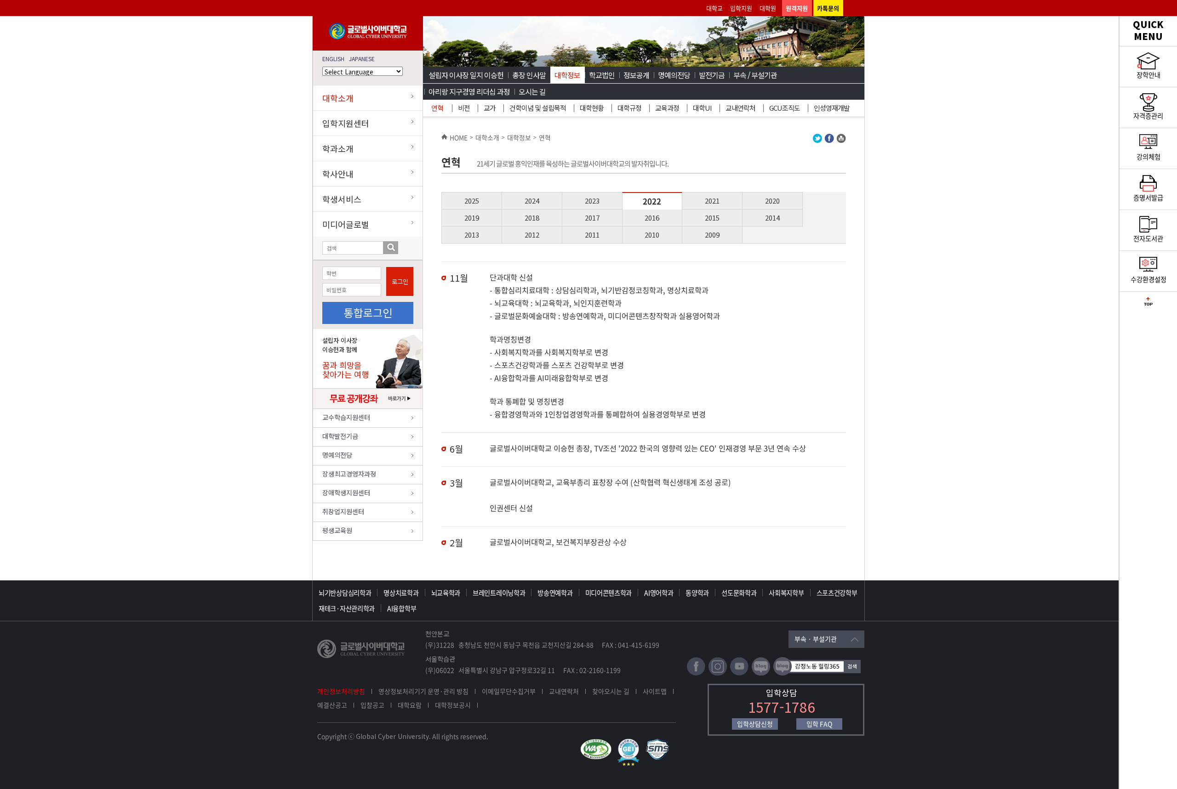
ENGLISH (333, 58)
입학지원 (741, 8)
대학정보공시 (453, 705)
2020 (772, 200)
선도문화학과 (738, 593)
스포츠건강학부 (837, 593)
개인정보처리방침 (341, 691)
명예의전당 (337, 455)
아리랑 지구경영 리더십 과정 (469, 91)
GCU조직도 (784, 108)
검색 (390, 247)
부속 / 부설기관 (755, 74)
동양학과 (697, 593)
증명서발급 (1148, 198)
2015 (712, 217)
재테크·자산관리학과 (347, 608)
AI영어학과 (658, 593)
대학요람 (410, 705)
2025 (471, 200)
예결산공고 (332, 705)
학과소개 (338, 148)
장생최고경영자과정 (349, 473)
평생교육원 (337, 530)
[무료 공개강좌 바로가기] (368, 406)
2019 (471, 217)
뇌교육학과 (446, 593)
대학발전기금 (340, 436)
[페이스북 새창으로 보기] (829, 140)
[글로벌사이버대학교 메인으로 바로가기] (368, 37)
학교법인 (602, 74)
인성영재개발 (832, 108)
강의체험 (1148, 157)
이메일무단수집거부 (509, 691)
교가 (490, 108)
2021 (712, 200)
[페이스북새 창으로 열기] (696, 673)
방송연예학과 (554, 593)
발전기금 (712, 74)
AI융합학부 (401, 608)
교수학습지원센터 (346, 417)
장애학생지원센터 (346, 492)
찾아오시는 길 (610, 691)
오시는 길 (532, 91)
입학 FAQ (819, 724)
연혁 (437, 108)
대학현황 (592, 108)
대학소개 (338, 98)
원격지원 (797, 8)
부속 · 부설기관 (815, 638)
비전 (464, 108)
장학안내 (1148, 75)
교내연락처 (740, 108)
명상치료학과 (400, 593)
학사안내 (338, 174)
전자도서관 (1148, 238)
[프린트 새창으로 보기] (841, 140)
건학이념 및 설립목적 (537, 108)
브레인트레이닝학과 (499, 593)
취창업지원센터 (343, 511)
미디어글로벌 (345, 224)
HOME (459, 137)
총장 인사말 (529, 74)
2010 (652, 234)
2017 (592, 217)
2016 (652, 217)
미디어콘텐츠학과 (608, 593)
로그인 (400, 281)
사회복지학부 (786, 593)
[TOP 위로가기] (1148, 303)
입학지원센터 (345, 123)
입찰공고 (372, 705)
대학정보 (567, 74)
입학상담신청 (755, 724)
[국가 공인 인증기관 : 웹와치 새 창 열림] (598, 743)
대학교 (714, 8)
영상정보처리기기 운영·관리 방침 (423, 691)
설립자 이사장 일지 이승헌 (466, 74)
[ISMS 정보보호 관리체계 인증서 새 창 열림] (660, 743)
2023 (592, 200)
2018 (532, 217)
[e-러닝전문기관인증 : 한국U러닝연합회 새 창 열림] (630, 743)
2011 (592, 234)
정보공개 (636, 74)
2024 (532, 200)
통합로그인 (368, 312)
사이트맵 (655, 691)
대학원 (768, 8)
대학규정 (629, 108)
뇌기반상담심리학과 (345, 593)
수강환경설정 (1148, 279)
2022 (652, 201)
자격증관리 (1148, 116)
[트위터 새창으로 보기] (817, 140)
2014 (772, 217)
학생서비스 (341, 199)
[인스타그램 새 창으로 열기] (717, 673)
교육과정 (667, 108)
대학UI (702, 108)
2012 (532, 234)
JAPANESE (362, 58)
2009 (712, 234)
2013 (471, 234)
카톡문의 (828, 8)
